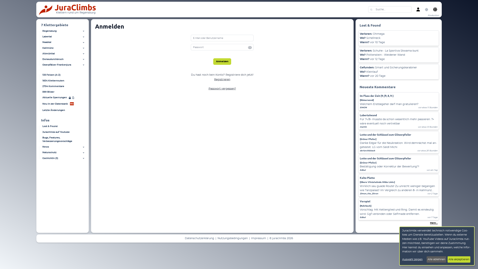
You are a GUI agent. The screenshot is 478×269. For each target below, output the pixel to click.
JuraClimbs (75, 7)
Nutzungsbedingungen (233, 238)
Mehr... (434, 223)
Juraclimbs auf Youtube (56, 132)
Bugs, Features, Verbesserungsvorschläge (57, 139)
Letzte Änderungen (53, 110)
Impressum (258, 238)
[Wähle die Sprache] (435, 10)
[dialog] (437, 246)
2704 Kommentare (53, 86)
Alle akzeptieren (458, 259)
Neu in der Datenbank (55, 104)
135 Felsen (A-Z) (51, 75)
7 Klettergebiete (54, 25)
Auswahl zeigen (412, 259)
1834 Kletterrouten (53, 80)
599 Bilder (48, 92)
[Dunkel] (427, 9)
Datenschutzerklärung (199, 238)
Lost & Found (50, 126)
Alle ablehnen (436, 259)
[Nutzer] (418, 10)
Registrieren (222, 79)
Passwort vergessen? (222, 88)
